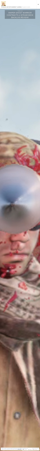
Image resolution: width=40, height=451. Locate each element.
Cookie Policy (19, 449)
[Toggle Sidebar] (38, 4)
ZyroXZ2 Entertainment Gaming (11, 7)
